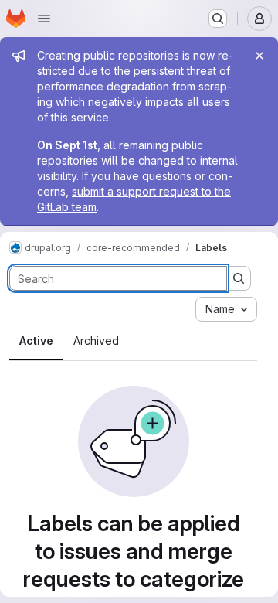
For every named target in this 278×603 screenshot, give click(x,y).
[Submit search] (238, 278)
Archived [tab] (96, 340)
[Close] (259, 55)
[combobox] (226, 309)
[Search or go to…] (217, 18)
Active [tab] (36, 340)
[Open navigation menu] (44, 18)
